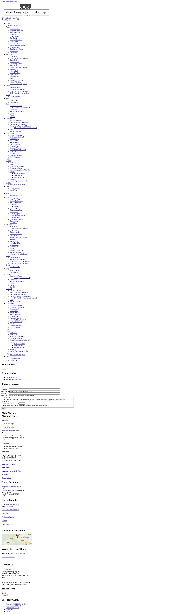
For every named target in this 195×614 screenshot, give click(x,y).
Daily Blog (5, 513)
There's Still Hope (16, 25)
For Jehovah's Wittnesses (18, 124)
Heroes (12, 172)
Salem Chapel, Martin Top (10, 18)
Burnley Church (7, 430)
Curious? (9, 118)
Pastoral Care (14, 76)
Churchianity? (14, 139)
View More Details (8, 464)
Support (16, 36)
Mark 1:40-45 (6, 492)
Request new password (13, 379)
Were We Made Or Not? (18, 150)
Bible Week (6, 467)
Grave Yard (13, 109)
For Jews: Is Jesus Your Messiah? (20, 126)
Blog (7, 98)
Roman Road (14, 146)
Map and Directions (16, 31)
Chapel (8, 104)
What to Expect (15, 43)
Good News (10, 133)
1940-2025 (13, 164)
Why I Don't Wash (16, 151)
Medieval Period (19, 173)
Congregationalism (16, 40)
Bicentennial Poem (16, 168)
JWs (11, 129)
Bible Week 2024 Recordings (19, 93)
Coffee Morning (15, 62)
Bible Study (14, 56)
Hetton (8, 159)
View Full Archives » (9, 506)
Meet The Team (15, 29)
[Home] (26, 16)
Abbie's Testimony (16, 135)
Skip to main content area (9, 2)
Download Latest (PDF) (9, 504)
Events (8, 95)
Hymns (8, 183)
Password (4, 393)
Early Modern (18, 175)
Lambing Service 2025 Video (12, 471)
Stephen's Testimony (16, 148)
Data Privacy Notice (16, 49)
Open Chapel (14, 75)
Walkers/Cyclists (15, 82)
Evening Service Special (22, 107)
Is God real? (14, 140)
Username (5, 389)
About (8, 27)
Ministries (9, 54)
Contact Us (13, 34)
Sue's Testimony (15, 144)
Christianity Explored (17, 137)
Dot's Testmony (15, 157)
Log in (11, 377)
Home (8, 23)
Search (4, 593)
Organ (12, 113)
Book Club (13, 60)
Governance (14, 51)
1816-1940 (13, 162)
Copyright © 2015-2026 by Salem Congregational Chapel (17, 605)
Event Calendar (15, 96)
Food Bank (13, 65)
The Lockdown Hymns (17, 184)
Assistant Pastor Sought (17, 45)
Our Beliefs (13, 38)
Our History (14, 42)
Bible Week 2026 (7, 524)
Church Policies (15, 47)
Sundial (12, 117)
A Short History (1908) (17, 166)
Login (8, 611)
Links (8, 186)
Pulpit (12, 115)
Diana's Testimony (16, 155)
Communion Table (16, 106)
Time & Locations (16, 32)
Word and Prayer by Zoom (18, 84)
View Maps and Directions (10, 510)
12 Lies (12, 153)
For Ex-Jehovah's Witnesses (19, 122)
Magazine (13, 69)
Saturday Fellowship (16, 80)
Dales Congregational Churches (20, 170)
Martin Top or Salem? (17, 111)
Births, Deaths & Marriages (19, 58)
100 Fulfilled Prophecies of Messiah (25, 128)
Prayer (12, 78)
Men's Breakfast (15, 73)
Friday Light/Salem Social (18, 67)
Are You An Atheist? (16, 120)
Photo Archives (15, 87)
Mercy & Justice (15, 142)
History (8, 161)
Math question (7, 403)
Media (8, 86)
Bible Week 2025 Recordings (19, 91)
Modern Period (19, 177)
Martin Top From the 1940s (19, 181)
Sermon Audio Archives (17, 89)
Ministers (13, 179)
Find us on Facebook (8, 517)
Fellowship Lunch (16, 64)
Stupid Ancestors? (16, 131)
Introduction (14, 102)
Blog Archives (14, 100)
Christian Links (15, 188)
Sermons (5, 474)
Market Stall (14, 71)
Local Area (13, 53)
